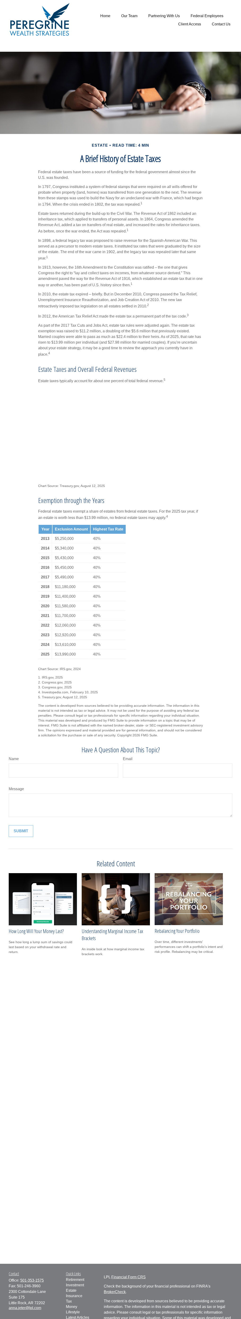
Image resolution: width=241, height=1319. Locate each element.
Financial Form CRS (128, 1277)
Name (14, 759)
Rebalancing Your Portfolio (177, 930)
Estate (71, 1290)
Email (128, 759)
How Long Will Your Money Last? (36, 930)
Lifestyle (73, 1312)
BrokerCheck (115, 1292)
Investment (75, 1285)
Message (16, 789)
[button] (105, 16)
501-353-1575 (32, 1280)
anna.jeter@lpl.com (25, 1308)
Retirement (75, 1280)
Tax (69, 1301)
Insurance (74, 1296)
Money (71, 1307)
